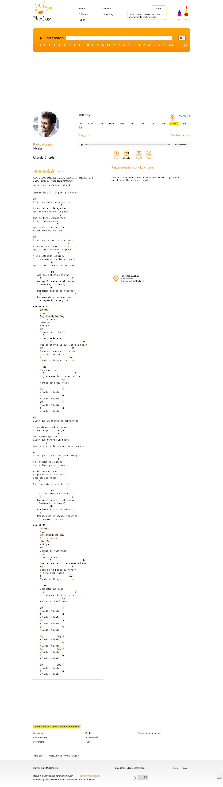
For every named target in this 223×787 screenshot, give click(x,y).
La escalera (38, 733)
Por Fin (88, 733)
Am (44, 192)
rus (179, 19)
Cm (80, 124)
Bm (80, 127)
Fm (132, 124)
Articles (107, 8)
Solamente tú (91, 737)
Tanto (88, 742)
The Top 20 (184, 116)
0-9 (170, 45)
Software (83, 14)
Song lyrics (84, 135)
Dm (101, 124)
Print (149, 158)
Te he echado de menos (149, 733)
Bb (52, 271)
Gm (153, 124)
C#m (90, 124)
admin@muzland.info (90, 776)
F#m (143, 124)
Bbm (185, 124)
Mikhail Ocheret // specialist (60, 178)
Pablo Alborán (43, 144)
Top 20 (139, 158)
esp (186, 19)
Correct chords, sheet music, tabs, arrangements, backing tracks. (144, 15)
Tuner (81, 19)
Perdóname (38, 742)
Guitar (116, 158)
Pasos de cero (40, 737)
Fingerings (108, 14)
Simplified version (180, 135)
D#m (111, 124)
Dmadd (50, 316)
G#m (164, 124)
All (185, 45)
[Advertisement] (111, 82)
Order (158, 8)
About (81, 8)
